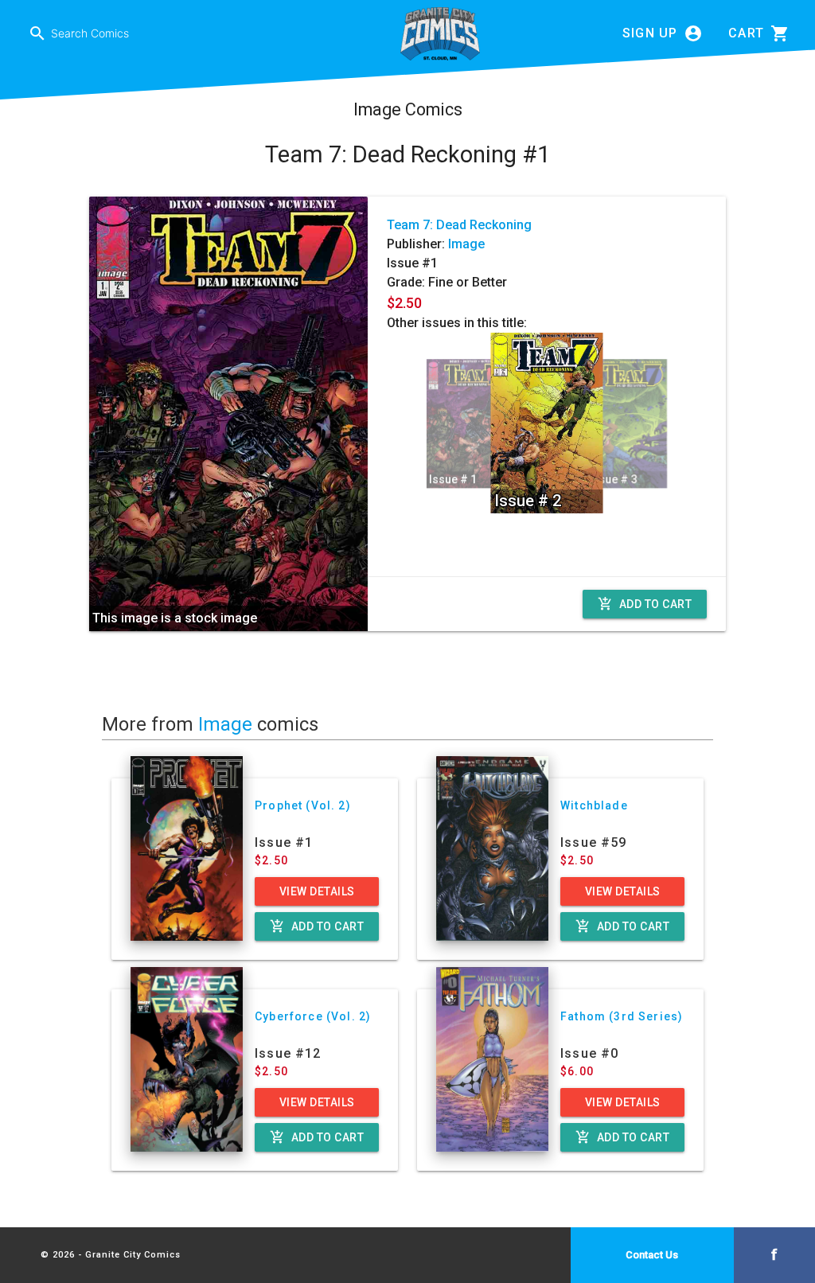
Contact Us (652, 1255)
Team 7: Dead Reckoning (459, 224)
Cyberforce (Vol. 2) (313, 1016)
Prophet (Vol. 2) (303, 805)
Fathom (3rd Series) (621, 1016)
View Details (317, 891)
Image (466, 244)
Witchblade (594, 805)
